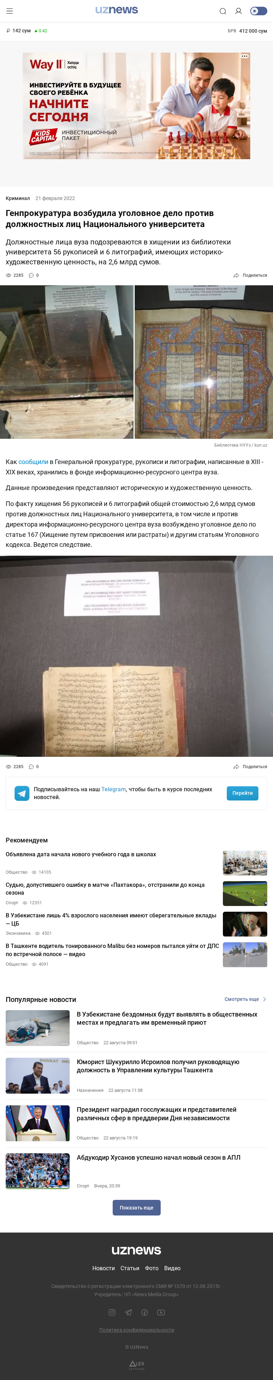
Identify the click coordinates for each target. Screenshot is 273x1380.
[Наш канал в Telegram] (128, 1312)
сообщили (33, 461)
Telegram (113, 789)
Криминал (18, 198)
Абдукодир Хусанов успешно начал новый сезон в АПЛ (159, 1157)
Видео (172, 1268)
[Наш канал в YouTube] (161, 1312)
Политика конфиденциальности (136, 1330)
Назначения (90, 1090)
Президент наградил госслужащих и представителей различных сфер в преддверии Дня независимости (156, 1113)
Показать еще (137, 1208)
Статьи (130, 1268)
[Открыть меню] (10, 11)
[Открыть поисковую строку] (223, 11)
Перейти (242, 793)
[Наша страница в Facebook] (144, 1312)
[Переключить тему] (258, 11)
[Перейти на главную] (117, 10)
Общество (87, 1042)
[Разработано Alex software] (136, 1365)
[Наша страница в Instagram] (112, 1312)
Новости (103, 1268)
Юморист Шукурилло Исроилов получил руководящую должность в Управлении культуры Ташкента (158, 1066)
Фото (152, 1268)
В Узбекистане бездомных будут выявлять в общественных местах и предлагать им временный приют (167, 1018)
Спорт (83, 1185)
